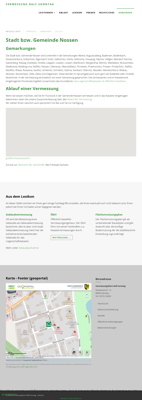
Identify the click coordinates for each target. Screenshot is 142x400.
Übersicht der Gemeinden (31, 164)
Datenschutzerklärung (108, 309)
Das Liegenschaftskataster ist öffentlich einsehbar (100, 81)
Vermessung (30, 4)
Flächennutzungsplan (109, 214)
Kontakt (101, 315)
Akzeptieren (9, 394)
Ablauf (63, 12)
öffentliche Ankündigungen (110, 321)
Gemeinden (125, 12)
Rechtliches (106, 12)
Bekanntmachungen (107, 327)
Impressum (103, 303)
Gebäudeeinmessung (19, 214)
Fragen (90, 12)
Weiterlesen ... (61, 237)
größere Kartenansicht (18, 158)
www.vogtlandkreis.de (28, 367)
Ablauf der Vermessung (79, 99)
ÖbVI (54, 214)
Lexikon (77, 12)
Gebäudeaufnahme (28, 247)
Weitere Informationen (71, 398)
